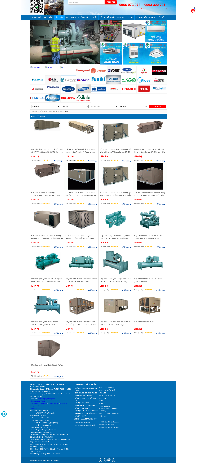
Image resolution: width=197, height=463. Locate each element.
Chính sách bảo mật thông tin (109, 427)
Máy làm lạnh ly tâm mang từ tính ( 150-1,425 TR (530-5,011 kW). (45, 323)
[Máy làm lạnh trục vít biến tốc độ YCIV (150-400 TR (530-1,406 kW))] (116, 305)
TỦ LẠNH (103, 393)
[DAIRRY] (37, 98)
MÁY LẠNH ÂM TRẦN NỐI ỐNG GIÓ (86, 411)
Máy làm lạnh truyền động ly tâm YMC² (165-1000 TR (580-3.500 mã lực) (115, 280)
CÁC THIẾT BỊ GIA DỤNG (108, 395)
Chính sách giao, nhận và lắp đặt (85, 425)
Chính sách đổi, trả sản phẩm (109, 422)
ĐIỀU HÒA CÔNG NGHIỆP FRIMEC (86, 393)
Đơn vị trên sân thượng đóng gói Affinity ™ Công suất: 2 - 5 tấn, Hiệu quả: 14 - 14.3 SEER (80, 237)
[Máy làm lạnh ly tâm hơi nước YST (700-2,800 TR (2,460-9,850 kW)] (150, 219)
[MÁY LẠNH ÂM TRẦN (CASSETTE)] (156, 54)
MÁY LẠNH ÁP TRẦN (81, 408)
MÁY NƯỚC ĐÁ (105, 406)
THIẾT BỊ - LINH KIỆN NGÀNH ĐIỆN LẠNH (86, 389)
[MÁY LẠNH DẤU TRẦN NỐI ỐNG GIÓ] (111, 54)
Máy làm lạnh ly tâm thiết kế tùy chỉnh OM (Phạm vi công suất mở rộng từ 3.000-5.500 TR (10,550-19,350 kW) (115, 237)
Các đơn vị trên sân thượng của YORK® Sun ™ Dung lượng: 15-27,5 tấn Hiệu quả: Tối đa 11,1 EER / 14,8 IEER (46, 194)
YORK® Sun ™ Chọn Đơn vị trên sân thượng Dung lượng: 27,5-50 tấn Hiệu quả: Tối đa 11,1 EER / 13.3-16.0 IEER (149, 151)
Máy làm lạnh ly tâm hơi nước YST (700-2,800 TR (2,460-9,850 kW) (148, 237)
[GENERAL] (68, 98)
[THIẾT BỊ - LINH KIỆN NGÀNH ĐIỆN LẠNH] (111, 31)
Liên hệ (161, 17)
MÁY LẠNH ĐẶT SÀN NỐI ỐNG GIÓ (86, 413)
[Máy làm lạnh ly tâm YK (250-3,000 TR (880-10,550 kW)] (150, 262)
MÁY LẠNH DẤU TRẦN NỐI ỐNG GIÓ (85, 399)
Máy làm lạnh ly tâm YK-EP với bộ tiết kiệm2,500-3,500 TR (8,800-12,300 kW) (46, 280)
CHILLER (52, 111)
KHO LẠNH (104, 416)
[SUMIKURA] (98, 89)
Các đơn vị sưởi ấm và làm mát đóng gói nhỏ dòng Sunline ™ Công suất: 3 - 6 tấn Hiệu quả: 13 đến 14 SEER (47, 237)
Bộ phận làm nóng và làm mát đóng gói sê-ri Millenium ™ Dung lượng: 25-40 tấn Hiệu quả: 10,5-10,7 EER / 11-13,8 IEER (115, 151)
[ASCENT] (53, 98)
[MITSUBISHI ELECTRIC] (159, 79)
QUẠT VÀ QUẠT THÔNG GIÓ (109, 413)
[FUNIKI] (98, 79)
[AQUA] (113, 79)
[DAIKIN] (37, 79)
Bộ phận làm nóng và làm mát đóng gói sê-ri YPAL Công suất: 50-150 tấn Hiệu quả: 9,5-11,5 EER (47, 151)
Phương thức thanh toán (82, 422)
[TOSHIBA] (113, 89)
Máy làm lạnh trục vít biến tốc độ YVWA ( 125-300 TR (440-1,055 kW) (81, 280)
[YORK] (113, 70)
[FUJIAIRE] (159, 89)
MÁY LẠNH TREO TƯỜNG (83, 395)
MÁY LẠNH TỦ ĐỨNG (82, 403)
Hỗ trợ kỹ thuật (107, 17)
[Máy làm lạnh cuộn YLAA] (150, 305)
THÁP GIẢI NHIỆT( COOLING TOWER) (109, 410)
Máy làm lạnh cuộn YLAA (144, 322)
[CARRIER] (128, 70)
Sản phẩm (59, 17)
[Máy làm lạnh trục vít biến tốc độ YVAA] (47, 348)
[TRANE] (98, 70)
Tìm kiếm (111, 2)
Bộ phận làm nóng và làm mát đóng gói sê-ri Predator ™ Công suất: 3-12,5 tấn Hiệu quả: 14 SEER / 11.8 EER (115, 194)
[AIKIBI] (83, 98)
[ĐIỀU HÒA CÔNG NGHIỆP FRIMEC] (134, 31)
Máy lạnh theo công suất (77, 17)
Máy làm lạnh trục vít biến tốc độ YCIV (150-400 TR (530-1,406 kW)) (115, 323)
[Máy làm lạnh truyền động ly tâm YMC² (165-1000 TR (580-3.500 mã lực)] (116, 262)
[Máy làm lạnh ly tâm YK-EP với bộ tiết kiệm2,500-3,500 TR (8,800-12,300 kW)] (47, 262)
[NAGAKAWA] (144, 70)
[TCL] (144, 89)
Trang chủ (36, 17)
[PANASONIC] (53, 89)
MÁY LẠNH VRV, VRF (107, 388)
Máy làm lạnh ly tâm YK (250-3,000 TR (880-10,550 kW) (149, 280)
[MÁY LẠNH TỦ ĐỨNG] (134, 54)
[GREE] (83, 79)
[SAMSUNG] (83, 89)
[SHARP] (159, 70)
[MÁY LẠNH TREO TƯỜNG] (156, 31)
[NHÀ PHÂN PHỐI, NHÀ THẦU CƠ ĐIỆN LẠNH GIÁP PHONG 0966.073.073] (37, 7)
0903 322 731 (155, 5)
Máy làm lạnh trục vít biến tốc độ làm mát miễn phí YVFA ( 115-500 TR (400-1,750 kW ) (81, 323)
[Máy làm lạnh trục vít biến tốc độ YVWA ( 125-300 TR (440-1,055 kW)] (81, 262)
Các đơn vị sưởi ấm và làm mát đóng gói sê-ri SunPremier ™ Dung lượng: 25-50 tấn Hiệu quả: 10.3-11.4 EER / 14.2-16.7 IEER (81, 151)
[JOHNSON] (37, 67)
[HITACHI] (128, 89)
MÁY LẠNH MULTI (80, 416)
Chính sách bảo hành (107, 424)
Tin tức (130, 17)
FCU (101, 401)
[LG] (53, 79)
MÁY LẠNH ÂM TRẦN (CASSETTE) (86, 405)
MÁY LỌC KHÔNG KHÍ (107, 390)
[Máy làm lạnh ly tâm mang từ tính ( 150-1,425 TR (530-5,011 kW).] (47, 305)
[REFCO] (68, 67)
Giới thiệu (48, 17)
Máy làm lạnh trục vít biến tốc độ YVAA (47, 365)
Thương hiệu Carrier (145, 17)
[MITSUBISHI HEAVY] (37, 89)
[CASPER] (68, 79)
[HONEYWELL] (83, 70)
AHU (101, 403)
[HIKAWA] (128, 79)
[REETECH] (68, 89)
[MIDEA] (144, 79)
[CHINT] (53, 67)
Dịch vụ (120, 17)
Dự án (94, 17)
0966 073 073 (129, 5)
